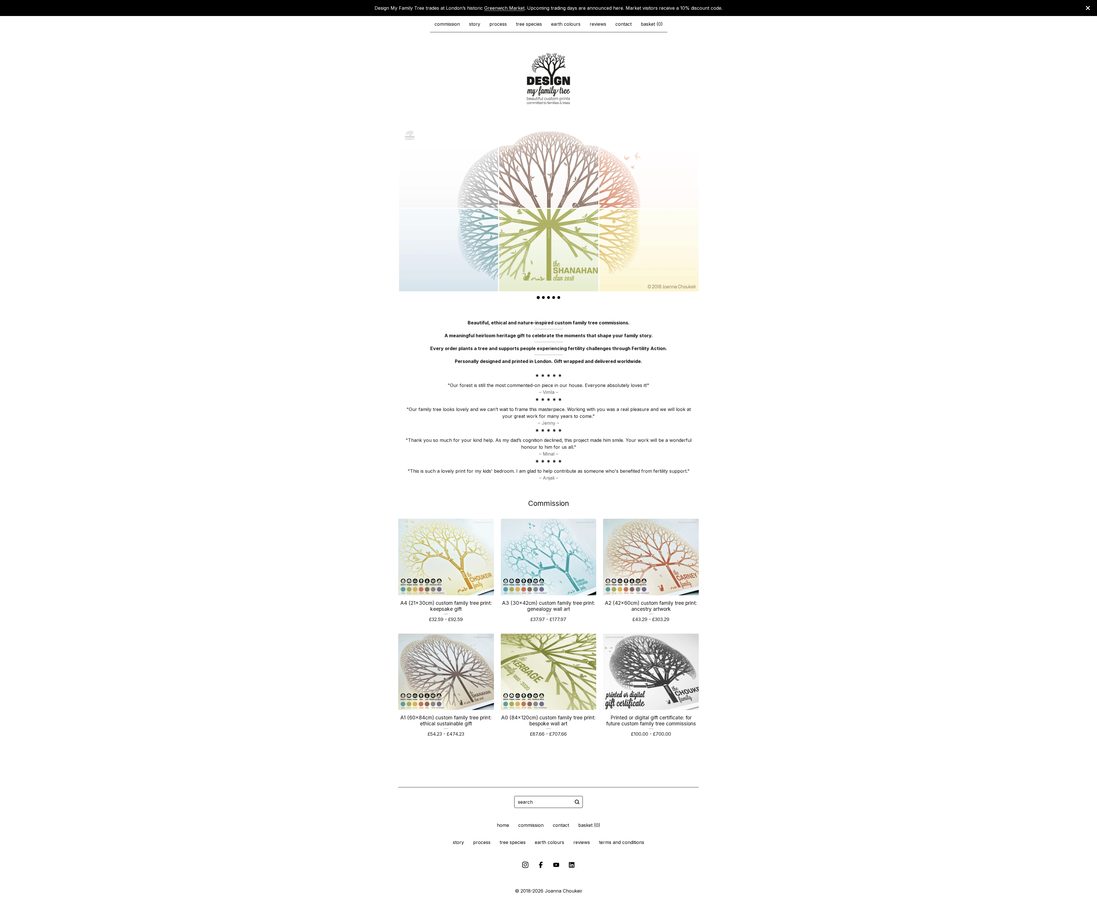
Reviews (598, 24)
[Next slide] (690, 204)
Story (474, 24)
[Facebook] (540, 864)
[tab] (538, 297)
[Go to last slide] (406, 204)
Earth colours (565, 24)
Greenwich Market (504, 8)
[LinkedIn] (571, 864)
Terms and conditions (621, 842)
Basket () (652, 24)
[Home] (548, 78)
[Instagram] (525, 864)
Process (498, 24)
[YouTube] (556, 864)
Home (503, 825)
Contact (623, 24)
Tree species (529, 24)
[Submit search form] (577, 802)
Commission (447, 24)
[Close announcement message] (1087, 8)
